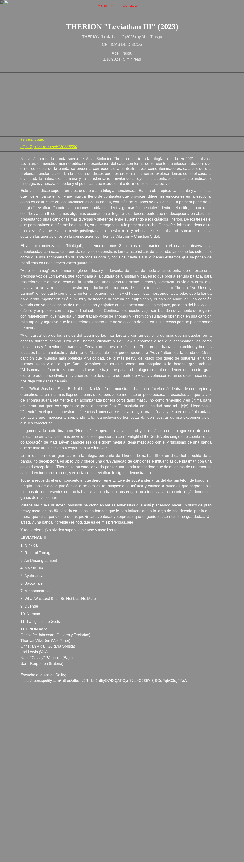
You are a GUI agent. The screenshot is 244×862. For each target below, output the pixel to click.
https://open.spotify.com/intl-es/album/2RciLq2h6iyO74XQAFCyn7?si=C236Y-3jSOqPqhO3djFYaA (103, 681)
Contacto (130, 5)
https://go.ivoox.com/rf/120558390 (48, 147)
